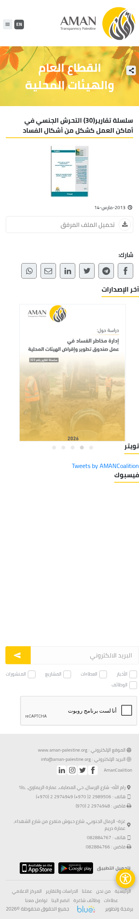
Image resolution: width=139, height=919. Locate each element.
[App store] (35, 868)
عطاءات (111, 900)
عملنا (87, 891)
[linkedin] (61, 770)
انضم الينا (60, 900)
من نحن (103, 891)
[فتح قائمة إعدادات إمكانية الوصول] (125, 878)
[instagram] (72, 770)
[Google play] (73, 868)
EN (19, 24)
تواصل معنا (36, 900)
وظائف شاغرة (86, 900)
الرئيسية (123, 891)
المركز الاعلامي (27, 891)
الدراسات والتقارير (62, 891)
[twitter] (82, 770)
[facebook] (93, 770)
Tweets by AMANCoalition (105, 465)
